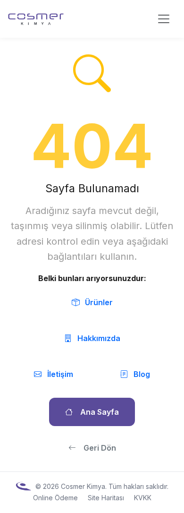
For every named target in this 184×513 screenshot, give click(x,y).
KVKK (142, 498)
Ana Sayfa (99, 412)
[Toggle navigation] (163, 19)
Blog (142, 374)
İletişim (60, 374)
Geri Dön (100, 448)
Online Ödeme (55, 498)
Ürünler (99, 302)
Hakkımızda (98, 338)
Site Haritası (106, 498)
